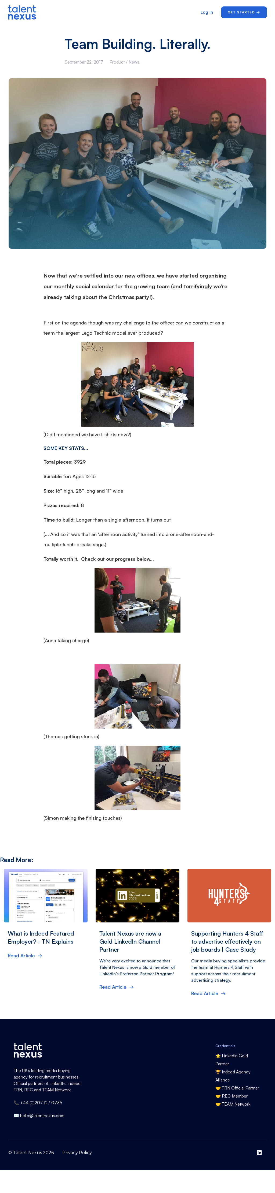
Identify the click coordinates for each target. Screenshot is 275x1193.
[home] (25, 12)
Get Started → (244, 12)
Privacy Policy (77, 1152)
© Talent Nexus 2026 (31, 1152)
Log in (207, 12)
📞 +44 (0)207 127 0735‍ (38, 1102)
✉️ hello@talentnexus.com (39, 1115)
